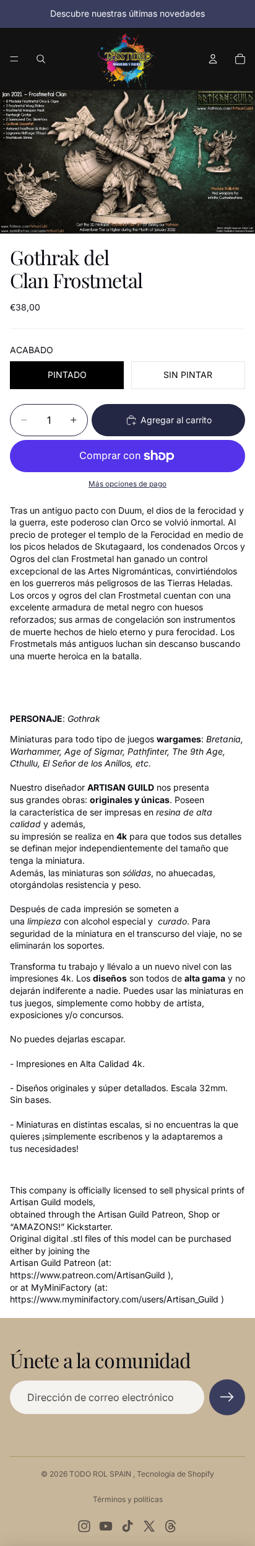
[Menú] (14, 59)
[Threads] (170, 1526)
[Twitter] (149, 1526)
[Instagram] (84, 1526)
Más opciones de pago (127, 484)
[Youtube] (105, 1526)
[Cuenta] (213, 58)
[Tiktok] (127, 1526)
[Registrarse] (227, 1397)
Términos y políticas (128, 1499)
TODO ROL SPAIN (101, 1473)
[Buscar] (40, 58)
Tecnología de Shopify (175, 1473)
